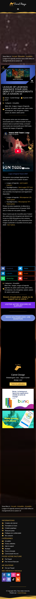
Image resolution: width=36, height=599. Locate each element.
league (14, 106)
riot (15, 110)
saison (26, 110)
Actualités (21, 56)
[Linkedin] (8, 575)
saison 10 (8, 112)
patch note (21, 108)
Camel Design (22, 593)
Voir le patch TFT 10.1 (25, 187)
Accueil (14, 56)
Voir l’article (11, 225)
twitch (14, 112)
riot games (20, 110)
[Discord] (8, 579)
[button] (18, 9)
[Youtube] (18, 575)
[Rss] (18, 579)
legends (7, 108)
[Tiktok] (13, 579)
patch (15, 108)
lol (12, 108)
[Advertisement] (18, 34)
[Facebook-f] (4, 575)
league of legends (23, 106)
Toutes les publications (18, 384)
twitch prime (20, 112)
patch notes (29, 108)
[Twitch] (4, 579)
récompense (9, 110)
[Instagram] (13, 575)
